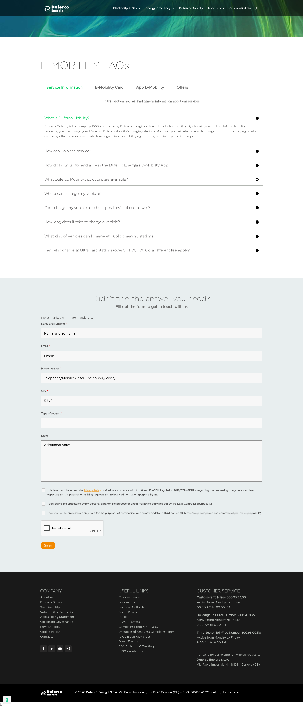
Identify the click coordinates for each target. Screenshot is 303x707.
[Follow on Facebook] (43, 648)
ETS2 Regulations (131, 651)
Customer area (129, 597)
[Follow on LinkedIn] (51, 648)
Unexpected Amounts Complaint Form (146, 631)
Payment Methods (131, 607)
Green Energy (128, 641)
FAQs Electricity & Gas (135, 636)
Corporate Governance (56, 621)
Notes (44, 435)
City (44, 390)
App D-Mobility (150, 87)
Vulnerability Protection (57, 612)
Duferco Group (51, 602)
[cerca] (255, 8)
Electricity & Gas (125, 8)
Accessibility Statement (57, 617)
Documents (127, 602)
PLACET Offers (129, 621)
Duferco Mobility (191, 8)
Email (45, 346)
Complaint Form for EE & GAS (140, 626)
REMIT (123, 617)
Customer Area (240, 8)
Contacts (46, 636)
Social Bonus (128, 612)
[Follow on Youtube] (60, 648)
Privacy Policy (50, 626)
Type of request (51, 413)
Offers (182, 87)
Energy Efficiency (158, 8)
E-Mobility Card (109, 87)
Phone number (51, 368)
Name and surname (54, 323)
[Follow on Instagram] (68, 648)
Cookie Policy (50, 631)
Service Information (64, 87)
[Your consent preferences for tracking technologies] (7, 700)
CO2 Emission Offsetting (136, 646)
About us (214, 8)
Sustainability (50, 607)
